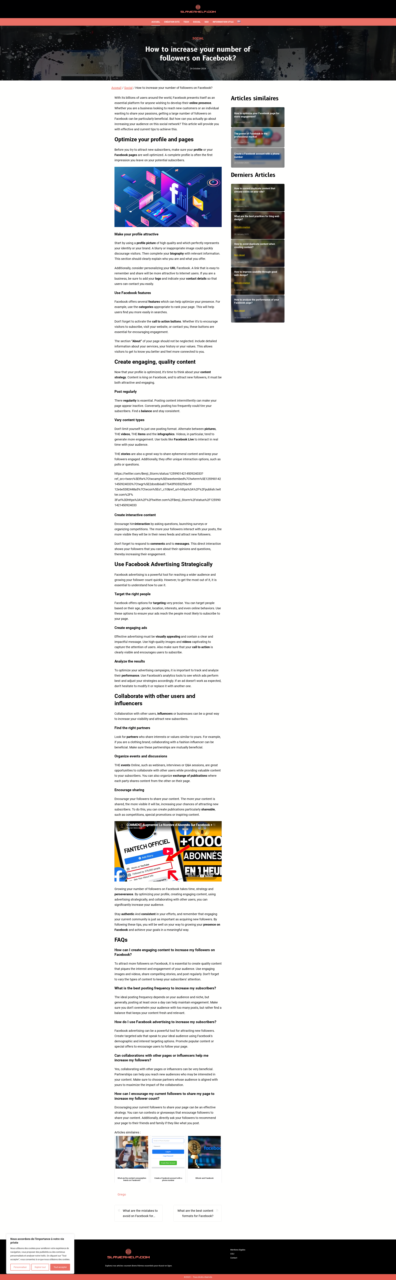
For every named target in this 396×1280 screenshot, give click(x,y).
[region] (40, 1254)
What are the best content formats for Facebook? (195, 1213)
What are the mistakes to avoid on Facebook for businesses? (140, 1214)
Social (198, 38)
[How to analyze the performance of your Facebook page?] (257, 309)
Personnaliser (20, 1267)
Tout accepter (60, 1267)
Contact (233, 1258)
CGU (232, 1254)
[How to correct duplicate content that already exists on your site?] (257, 197)
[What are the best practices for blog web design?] (257, 225)
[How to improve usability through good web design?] (257, 281)
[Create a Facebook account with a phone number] (257, 158)
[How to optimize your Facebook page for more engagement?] (257, 117)
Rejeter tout (40, 1267)
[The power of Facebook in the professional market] (257, 137)
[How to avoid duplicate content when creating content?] (257, 253)
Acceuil (116, 88)
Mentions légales (237, 1250)
